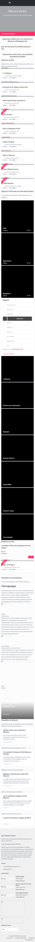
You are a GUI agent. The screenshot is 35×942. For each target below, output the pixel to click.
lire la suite (6, 714)
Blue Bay (24, 895)
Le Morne (6, 379)
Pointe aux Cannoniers (11, 405)
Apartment (7, 261)
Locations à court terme (10, 75)
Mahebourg (19, 895)
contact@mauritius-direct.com (11, 866)
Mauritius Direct (7, 869)
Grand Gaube (19, 878)
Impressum (10, 938)
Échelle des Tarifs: (8, 349)
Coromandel (7, 537)
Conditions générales (20, 938)
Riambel (6, 432)
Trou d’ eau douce (20, 887)
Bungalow (19, 75)
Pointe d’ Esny (8, 511)
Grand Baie (7, 485)
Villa (18, 89)
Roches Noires (8, 458)
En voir (29, 230)
